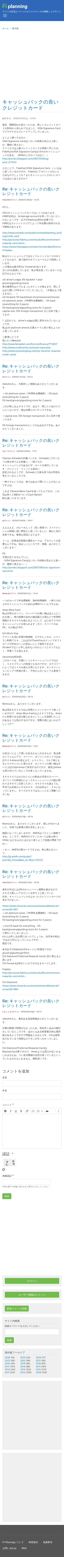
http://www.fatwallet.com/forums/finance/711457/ (29, 344)
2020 (7, 1363)
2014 (7, 1369)
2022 (22, 1360)
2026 (7, 1357)
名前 (4, 1077)
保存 (6, 1196)
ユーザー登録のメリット (32, 1294)
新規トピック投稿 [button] (17, 1308)
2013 (22, 1369)
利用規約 (33, 1542)
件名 (4, 1090)
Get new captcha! (3, 1169)
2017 (7, 1366)
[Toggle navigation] (4, 15)
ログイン (32, 1280)
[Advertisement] (32, 65)
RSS (24, 1548)
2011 (7, 1372)
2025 (22, 1357)
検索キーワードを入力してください (22, 1326)
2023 (7, 1360)
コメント (7, 1104)
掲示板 (15, 28)
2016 (22, 1366)
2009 (38, 1372)
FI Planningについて (13, 1542)
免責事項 (48, 1542)
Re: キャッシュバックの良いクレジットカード (31, 191)
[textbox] (32, 1131)
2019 (22, 1363)
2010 (22, 1372)
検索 (9, 1340)
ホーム (5, 28)
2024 (38, 1357)
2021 (38, 1360)
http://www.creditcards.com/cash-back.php (26, 347)
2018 (38, 1363)
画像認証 (7, 1175)
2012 (38, 1369)
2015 (38, 1366)
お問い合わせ (9, 1548)
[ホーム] (14, 6)
